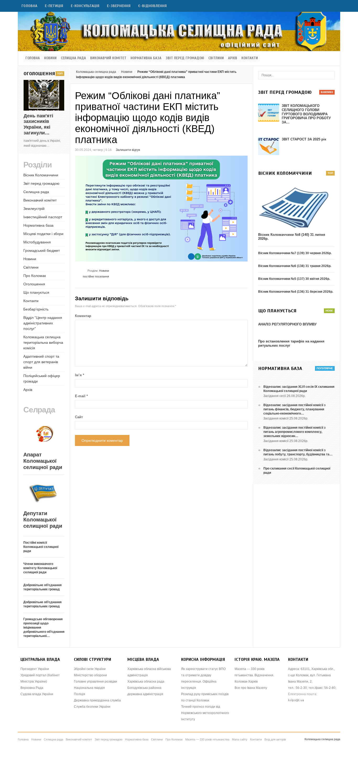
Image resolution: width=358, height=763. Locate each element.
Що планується (36, 292)
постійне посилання (96, 276)
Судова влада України (36, 694)
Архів (232, 58)
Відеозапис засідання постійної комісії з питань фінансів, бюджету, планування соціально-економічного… (294, 409)
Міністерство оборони (90, 675)
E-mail (81, 396)
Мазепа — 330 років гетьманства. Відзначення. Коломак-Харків (254, 675)
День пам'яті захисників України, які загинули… (38, 124)
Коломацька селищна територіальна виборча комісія (43, 342)
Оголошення (34, 284)
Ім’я (79, 375)
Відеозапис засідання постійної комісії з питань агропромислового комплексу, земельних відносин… (294, 432)
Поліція (79, 694)
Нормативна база (146, 58)
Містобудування (37, 242)
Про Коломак (34, 276)
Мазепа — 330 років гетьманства (207, 739)
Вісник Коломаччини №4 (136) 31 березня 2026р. (295, 291)
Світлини (216, 58)
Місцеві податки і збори (43, 234)
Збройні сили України (90, 669)
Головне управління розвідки (95, 681)
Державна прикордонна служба (97, 700)
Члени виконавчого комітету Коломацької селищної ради (40, 568)
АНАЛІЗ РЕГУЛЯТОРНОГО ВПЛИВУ (287, 324)
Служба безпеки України (92, 706)
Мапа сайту (239, 739)
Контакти (249, 58)
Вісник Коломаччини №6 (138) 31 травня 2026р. (294, 266)
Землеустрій (34, 208)
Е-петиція (54, 6)
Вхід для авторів (275, 739)
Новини (50, 58)
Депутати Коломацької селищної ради (42, 519)
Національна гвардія (89, 688)
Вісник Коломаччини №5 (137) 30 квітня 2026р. (294, 279)
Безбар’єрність (35, 309)
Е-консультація (85, 6)
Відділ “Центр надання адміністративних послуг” (42, 323)
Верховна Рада (31, 688)
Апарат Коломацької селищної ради (42, 461)
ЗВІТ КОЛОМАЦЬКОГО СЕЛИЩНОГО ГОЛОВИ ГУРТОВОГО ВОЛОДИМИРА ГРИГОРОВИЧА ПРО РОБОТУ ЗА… (306, 114)
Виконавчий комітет (108, 58)
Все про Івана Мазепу (251, 688)
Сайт (79, 417)
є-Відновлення (152, 6)
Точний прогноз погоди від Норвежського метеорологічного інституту (205, 713)
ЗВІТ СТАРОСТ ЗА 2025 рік (304, 139)
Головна (29, 6)
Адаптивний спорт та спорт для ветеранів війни (41, 361)
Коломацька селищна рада (96, 72)
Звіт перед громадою (185, 58)
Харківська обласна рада (145, 681)
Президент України (34, 669)
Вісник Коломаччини (40, 175)
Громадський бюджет (41, 250)
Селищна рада (73, 58)
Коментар (83, 316)
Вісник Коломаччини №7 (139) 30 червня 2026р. (295, 253)
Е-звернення (119, 6)
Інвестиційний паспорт (42, 217)
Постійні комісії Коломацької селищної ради (40, 547)
